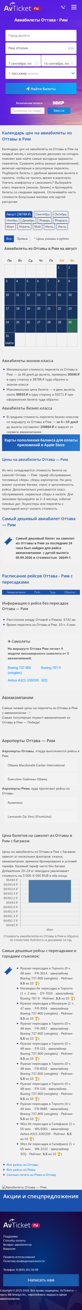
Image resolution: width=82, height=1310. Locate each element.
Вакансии (9, 1248)
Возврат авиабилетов (17, 1244)
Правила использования (19, 1257)
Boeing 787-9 (51, 668)
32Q (44, 680)
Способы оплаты (14, 1240)
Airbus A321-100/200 (23, 680)
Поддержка (10, 1236)
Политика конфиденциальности (24, 1261)
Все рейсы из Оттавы (22, 1164)
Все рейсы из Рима (21, 1170)
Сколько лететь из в (31, 1175)
